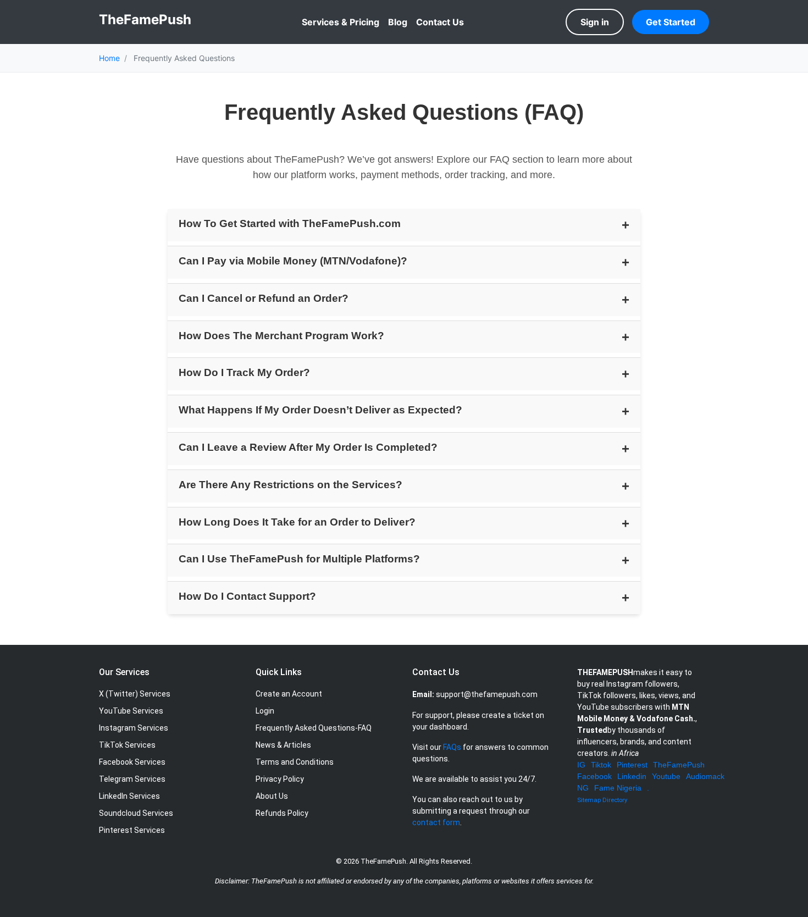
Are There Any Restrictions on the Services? (290, 484)
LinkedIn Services (129, 796)
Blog (397, 21)
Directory (614, 800)
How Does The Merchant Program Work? (281, 335)
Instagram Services (133, 727)
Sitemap (589, 800)
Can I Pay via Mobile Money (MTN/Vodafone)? (293, 261)
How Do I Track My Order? (244, 372)
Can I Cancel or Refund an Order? (263, 298)
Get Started (670, 21)
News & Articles (283, 745)
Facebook (594, 776)
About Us (272, 796)
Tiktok (601, 764)
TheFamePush (679, 764)
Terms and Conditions (295, 762)
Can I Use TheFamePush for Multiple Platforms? (299, 559)
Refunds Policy (282, 813)
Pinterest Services (132, 830)
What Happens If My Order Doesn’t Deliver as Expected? (320, 410)
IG (581, 764)
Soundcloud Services (136, 813)
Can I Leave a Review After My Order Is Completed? (308, 447)
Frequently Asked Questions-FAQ (314, 727)
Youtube (666, 776)
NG (583, 787)
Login (265, 710)
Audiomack (705, 776)
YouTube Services (131, 710)
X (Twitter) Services (134, 693)
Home (109, 58)
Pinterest (632, 764)
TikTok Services (127, 745)
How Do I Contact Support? (247, 596)
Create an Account (289, 693)
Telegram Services (132, 779)
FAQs (452, 747)
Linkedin (631, 776)
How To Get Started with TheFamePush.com (290, 223)
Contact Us (440, 21)
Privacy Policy (280, 779)
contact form (436, 822)
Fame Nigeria (617, 787)
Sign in (594, 21)
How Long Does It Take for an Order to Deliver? (297, 522)
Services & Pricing (340, 21)
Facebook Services (132, 762)
